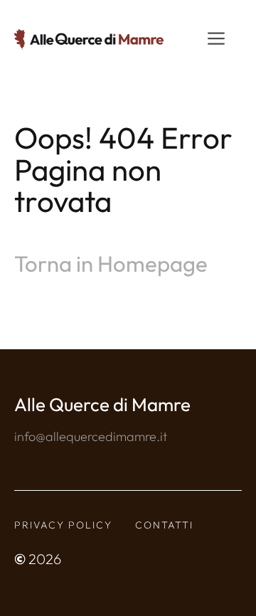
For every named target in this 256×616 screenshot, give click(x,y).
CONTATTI (164, 525)
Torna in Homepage (111, 263)
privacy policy (63, 525)
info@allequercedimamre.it (90, 436)
